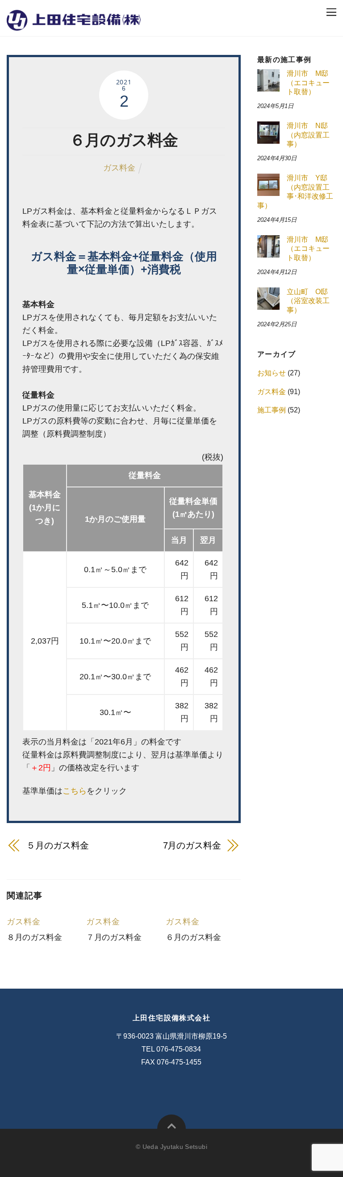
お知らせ (271, 373)
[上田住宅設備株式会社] (74, 24)
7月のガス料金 (192, 845)
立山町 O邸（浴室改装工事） (308, 301)
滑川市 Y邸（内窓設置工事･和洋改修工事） (295, 191)
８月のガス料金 (34, 937)
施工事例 (271, 410)
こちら (75, 790)
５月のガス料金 (57, 845)
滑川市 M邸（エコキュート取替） (308, 83)
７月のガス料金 (113, 937)
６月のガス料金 (124, 140)
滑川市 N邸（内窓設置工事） (308, 135)
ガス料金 (119, 167)
